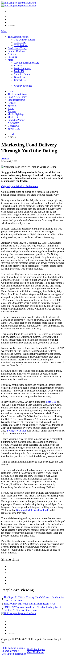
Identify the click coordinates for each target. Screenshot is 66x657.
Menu (4, 31)
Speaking (12, 57)
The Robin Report (36, 649)
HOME (11, 134)
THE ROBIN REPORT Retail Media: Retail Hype (29, 603)
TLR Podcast (21, 45)
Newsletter (19, 77)
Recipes (18, 65)
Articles (12, 54)
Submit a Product (23, 74)
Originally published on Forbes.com (19, 186)
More (10, 59)
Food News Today (17, 48)
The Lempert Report (18, 36)
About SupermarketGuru (26, 62)
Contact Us (19, 80)
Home (11, 91)
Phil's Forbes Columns (13, 648)
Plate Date (51, 401)
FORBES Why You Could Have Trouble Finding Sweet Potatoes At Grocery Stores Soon (32, 608)
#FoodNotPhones (23, 85)
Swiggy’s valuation (16, 430)
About (11, 108)
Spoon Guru (14, 128)
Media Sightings (22, 68)
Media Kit (19, 71)
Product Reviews (16, 51)
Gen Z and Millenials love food (32, 510)
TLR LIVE (20, 42)
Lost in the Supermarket (14, 653)
